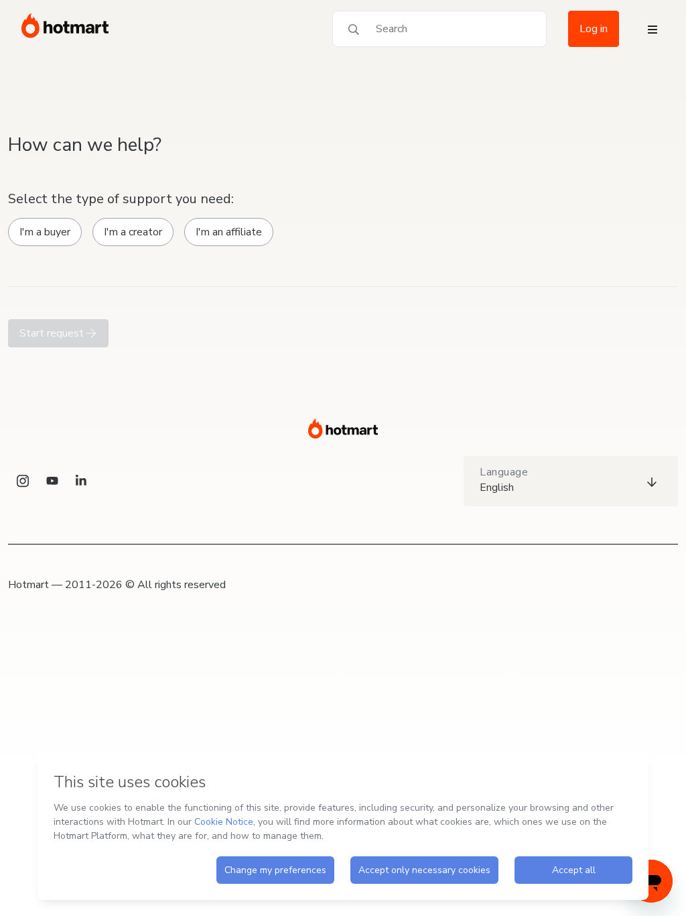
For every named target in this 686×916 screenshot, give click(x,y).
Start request (52, 333)
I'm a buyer (44, 232)
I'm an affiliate (229, 232)
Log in (593, 28)
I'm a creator (133, 232)
